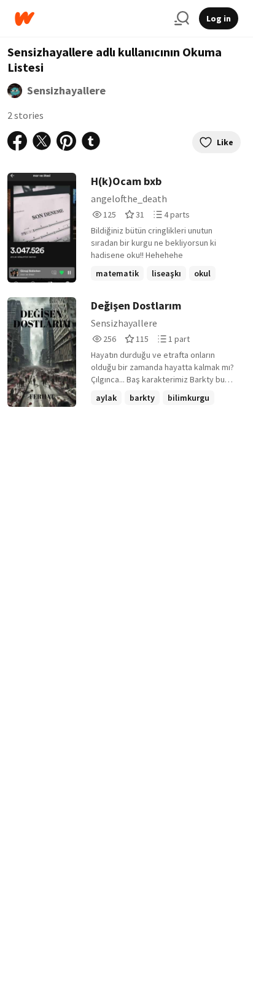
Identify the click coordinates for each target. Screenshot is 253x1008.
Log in (218, 18)
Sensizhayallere (66, 90)
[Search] (181, 18)
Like (225, 142)
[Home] (90, 18)
